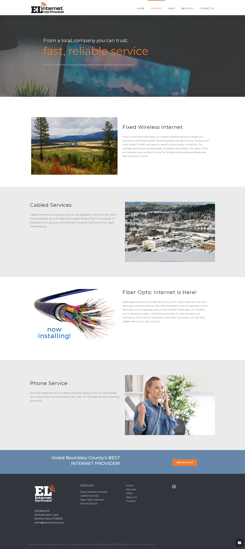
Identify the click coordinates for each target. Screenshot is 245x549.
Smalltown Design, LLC (144, 544)
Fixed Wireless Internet (93, 491)
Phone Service (88, 503)
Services (156, 8)
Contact (131, 501)
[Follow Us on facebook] (174, 487)
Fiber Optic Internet (92, 499)
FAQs (171, 8)
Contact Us (207, 8)
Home (140, 8)
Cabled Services (89, 495)
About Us (187, 8)
